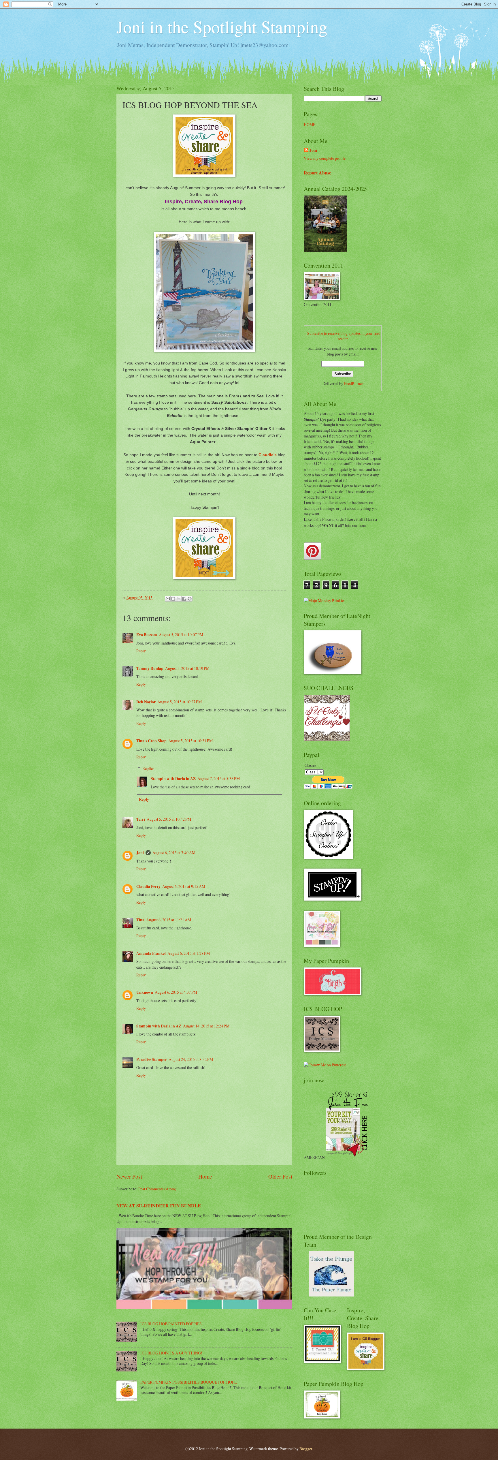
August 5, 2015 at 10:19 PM (187, 668)
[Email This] (168, 599)
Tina (140, 920)
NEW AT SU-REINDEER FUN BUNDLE (158, 1205)
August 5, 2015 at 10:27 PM (179, 701)
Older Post (280, 1176)
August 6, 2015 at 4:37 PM (176, 992)
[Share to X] (179, 599)
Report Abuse (317, 172)
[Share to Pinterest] (190, 599)
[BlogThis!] (173, 599)
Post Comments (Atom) (157, 1189)
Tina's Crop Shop (151, 741)
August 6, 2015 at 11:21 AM (168, 919)
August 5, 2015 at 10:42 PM (169, 819)
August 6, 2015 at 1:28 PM (188, 953)
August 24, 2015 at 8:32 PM (191, 1059)
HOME (309, 124)
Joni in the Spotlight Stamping (221, 26)
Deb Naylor (146, 702)
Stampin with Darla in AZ (173, 778)
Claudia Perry (148, 886)
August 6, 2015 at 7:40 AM (173, 852)
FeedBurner (353, 383)
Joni (140, 853)
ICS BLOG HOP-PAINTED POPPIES (171, 1323)
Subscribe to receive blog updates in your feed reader (343, 335)
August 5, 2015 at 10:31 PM (190, 740)
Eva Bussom (146, 635)
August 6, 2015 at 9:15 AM (183, 886)
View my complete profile (325, 158)
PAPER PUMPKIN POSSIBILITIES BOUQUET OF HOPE (188, 1382)
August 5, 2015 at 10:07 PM (181, 634)
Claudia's (268, 454)
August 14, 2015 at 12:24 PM (206, 1026)
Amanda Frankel (151, 953)
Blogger (305, 1448)
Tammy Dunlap (149, 668)
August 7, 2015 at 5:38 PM (218, 778)
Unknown (144, 992)
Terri (140, 819)
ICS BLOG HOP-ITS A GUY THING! (171, 1353)
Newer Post (129, 1176)
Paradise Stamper (151, 1059)
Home (205, 1176)
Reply (141, 650)
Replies (148, 768)
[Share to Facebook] (184, 599)
